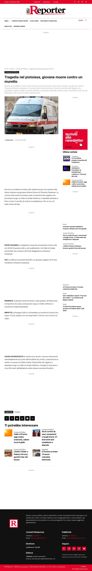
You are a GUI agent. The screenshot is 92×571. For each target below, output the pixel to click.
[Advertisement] (46, 49)
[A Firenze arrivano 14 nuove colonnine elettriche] (36, 452)
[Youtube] (84, 549)
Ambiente (45, 449)
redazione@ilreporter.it (38, 538)
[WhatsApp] (22, 418)
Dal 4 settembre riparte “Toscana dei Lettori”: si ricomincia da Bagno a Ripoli (75, 298)
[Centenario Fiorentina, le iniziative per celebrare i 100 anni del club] (66, 168)
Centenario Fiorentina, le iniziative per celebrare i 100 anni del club (79, 172)
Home (6, 69)
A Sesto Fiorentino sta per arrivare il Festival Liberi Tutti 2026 (73, 308)
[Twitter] (86, 2)
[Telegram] (27, 418)
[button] (83, 20)
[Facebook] (74, 2)
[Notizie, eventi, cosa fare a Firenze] (46, 10)
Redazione (9, 140)
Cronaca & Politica (21, 69)
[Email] (32, 418)
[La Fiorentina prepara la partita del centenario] (66, 158)
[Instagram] (78, 2)
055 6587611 (37, 536)
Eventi (65, 224)
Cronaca (17, 412)
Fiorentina (75, 156)
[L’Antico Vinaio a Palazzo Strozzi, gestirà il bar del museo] (8, 452)
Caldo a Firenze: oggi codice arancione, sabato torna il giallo (79, 184)
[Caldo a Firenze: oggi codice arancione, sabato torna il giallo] (8, 432)
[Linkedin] (17, 418)
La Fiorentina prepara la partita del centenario (79, 160)
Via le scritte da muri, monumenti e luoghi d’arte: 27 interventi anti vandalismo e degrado (75, 237)
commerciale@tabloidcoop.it (75, 538)
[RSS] (82, 2)
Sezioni (12, 69)
